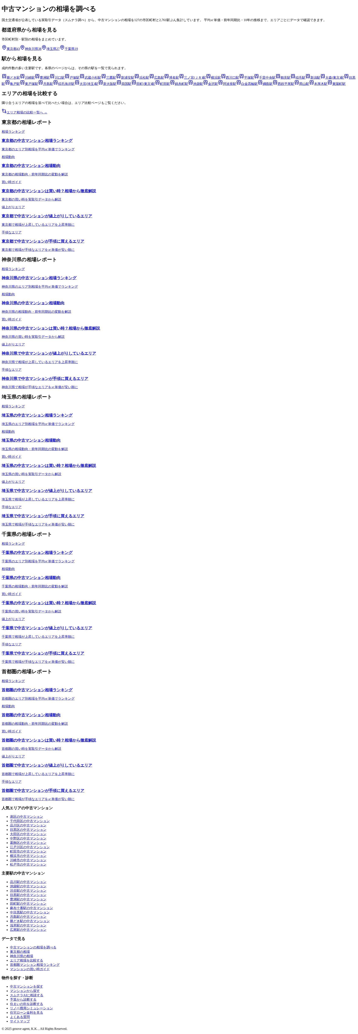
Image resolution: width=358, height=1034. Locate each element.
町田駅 (165, 84)
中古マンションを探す (26, 986)
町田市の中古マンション (28, 851)
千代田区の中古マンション (30, 821)
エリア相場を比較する (26, 960)
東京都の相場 (20, 951)
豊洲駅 (45, 77)
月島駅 (48, 84)
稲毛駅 (300, 77)
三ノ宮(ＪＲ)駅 (195, 77)
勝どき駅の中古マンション (30, 921)
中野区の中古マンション (28, 838)
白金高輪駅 (249, 84)
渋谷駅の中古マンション (28, 890)
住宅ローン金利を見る (26, 1012)
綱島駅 (268, 84)
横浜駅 (216, 77)
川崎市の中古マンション (28, 860)
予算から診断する (23, 999)
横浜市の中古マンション (28, 856)
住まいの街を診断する (26, 1004)
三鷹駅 (111, 77)
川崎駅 (30, 77)
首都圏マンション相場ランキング (35, 964)
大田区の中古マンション (28, 834)
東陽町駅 (339, 84)
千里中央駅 (267, 77)
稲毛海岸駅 (66, 84)
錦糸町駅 (181, 84)
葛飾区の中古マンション (28, 842)
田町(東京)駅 (145, 84)
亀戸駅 (15, 84)
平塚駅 (249, 77)
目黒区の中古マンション (28, 829)
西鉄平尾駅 (286, 84)
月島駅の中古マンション (28, 916)
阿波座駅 (229, 84)
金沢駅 (213, 84)
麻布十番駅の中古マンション (31, 908)
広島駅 (159, 77)
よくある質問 (20, 1017)
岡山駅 (304, 84)
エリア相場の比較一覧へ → (27, 112)
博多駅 (174, 77)
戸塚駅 (75, 77)
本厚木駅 (320, 84)
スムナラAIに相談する (26, 995)
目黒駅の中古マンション (28, 895)
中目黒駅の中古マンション (30, 912)
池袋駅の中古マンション (28, 886)
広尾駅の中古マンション (28, 929)
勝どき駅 (13, 77)
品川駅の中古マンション (28, 882)
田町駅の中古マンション (28, 903)
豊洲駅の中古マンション (28, 899)
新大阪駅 (109, 84)
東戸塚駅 (31, 84)
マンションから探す (25, 991)
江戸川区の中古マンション (30, 847)
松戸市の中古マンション (28, 864)
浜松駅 (144, 77)
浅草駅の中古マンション (28, 925)
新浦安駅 (127, 77)
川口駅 (60, 77)
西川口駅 (232, 77)
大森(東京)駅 (334, 77)
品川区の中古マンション (28, 825)
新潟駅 (315, 77)
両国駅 (126, 84)
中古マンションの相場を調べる (33, 947)
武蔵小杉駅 (93, 77)
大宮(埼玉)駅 (89, 84)
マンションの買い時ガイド (30, 969)
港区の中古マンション (26, 816)
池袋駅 (198, 84)
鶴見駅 (285, 77)
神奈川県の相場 (21, 956)
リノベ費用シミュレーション (31, 1008)
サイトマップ (20, 1021)
